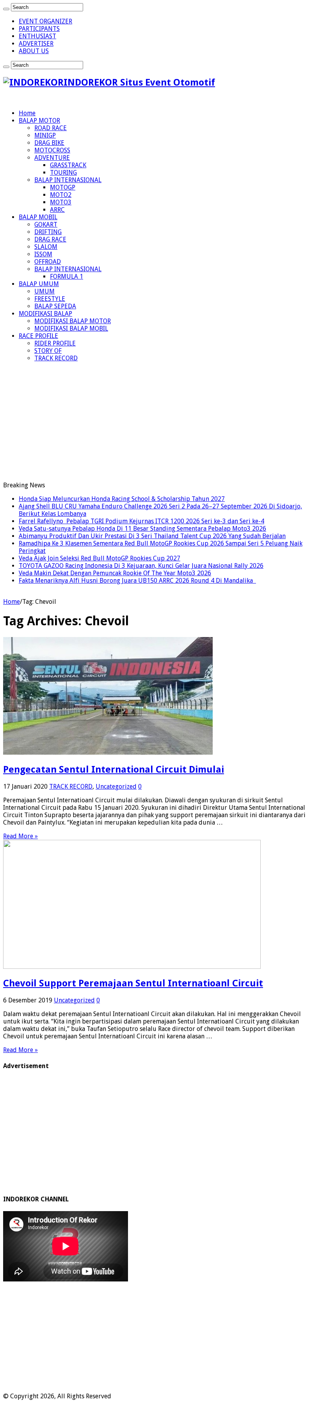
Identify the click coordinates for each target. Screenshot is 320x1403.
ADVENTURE (52, 157)
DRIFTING (48, 232)
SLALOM (45, 247)
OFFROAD (47, 261)
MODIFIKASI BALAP (45, 313)
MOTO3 (60, 202)
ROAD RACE (50, 128)
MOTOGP (62, 187)
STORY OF (48, 350)
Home (27, 113)
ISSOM (43, 254)
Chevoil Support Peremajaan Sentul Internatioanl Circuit (133, 983)
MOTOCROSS (52, 150)
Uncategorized (116, 786)
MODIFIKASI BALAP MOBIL (71, 328)
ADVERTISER (36, 43)
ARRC (57, 209)
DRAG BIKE (49, 143)
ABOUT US (34, 51)
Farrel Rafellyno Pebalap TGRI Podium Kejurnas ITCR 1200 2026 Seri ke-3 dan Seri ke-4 (141, 521)
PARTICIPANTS (39, 28)
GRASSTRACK (68, 165)
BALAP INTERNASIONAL (67, 180)
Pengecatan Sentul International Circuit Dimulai (113, 769)
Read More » (20, 836)
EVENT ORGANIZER (45, 21)
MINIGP (45, 135)
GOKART (45, 224)
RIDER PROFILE (55, 343)
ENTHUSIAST (37, 36)
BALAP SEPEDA (55, 306)
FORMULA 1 (66, 276)
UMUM (44, 291)
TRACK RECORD (56, 358)
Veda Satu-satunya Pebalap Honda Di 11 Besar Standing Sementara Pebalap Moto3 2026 (142, 528)
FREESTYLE (49, 298)
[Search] (6, 9)
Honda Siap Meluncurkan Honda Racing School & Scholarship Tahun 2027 (122, 499)
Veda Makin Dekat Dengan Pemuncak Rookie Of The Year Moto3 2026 (115, 573)
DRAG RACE (50, 239)
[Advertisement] (160, 423)
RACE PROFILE (38, 336)
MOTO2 (60, 195)
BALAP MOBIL (38, 217)
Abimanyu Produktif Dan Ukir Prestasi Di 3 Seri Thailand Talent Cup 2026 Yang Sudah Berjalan (152, 536)
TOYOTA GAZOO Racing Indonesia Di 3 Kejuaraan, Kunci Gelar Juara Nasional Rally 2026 (141, 565)
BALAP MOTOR (39, 120)
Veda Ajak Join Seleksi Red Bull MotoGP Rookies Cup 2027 (99, 558)
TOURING (63, 172)
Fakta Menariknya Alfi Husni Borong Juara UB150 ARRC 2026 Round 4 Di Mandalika (137, 580)
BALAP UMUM (39, 284)
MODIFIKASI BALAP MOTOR (72, 321)
